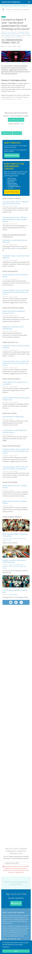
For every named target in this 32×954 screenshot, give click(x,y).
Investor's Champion (11, 2)
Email (11, 46)
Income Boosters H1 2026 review (13, 416)
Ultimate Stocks (11, 178)
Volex (9, 540)
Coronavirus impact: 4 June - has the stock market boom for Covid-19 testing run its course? (15, 292)
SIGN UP (17, 903)
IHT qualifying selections (13, 186)
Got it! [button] (16, 951)
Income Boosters (12, 180)
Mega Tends (10, 181)
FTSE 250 (13, 42)
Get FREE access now (16, 120)
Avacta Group (10, 32)
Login (22, 124)
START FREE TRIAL (12, 192)
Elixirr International (13, 594)
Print (15, 46)
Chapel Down (12, 564)
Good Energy (18, 35)
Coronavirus (5, 42)
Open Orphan (8, 37)
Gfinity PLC (8, 35)
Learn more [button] (6, 947)
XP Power (18, 37)
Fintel (11, 566)
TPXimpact (5, 540)
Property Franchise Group (19, 538)
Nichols (10, 538)
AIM (3, 40)
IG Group (28, 35)
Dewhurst (14, 33)
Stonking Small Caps (12, 185)
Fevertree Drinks (25, 33)
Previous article (7, 133)
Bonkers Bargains (12, 183)
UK (18, 42)
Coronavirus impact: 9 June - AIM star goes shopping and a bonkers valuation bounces (14, 219)
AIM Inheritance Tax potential (14, 40)
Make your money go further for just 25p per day (14, 5)
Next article (17, 133)
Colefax (18, 564)
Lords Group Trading (18, 566)
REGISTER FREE (13, 155)
